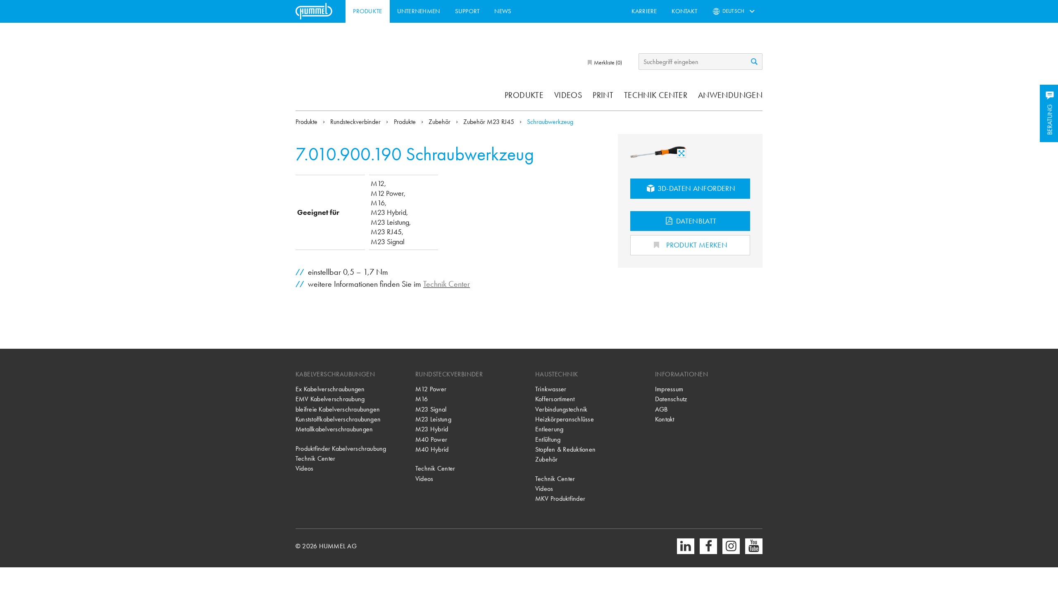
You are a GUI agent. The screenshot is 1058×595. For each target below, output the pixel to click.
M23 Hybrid (431, 429)
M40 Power (431, 439)
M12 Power (430, 389)
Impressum (669, 389)
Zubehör (440, 121)
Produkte (367, 11)
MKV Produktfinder (560, 498)
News (502, 11)
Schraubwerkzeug (550, 121)
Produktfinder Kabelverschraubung (340, 448)
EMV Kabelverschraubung (330, 399)
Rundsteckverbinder (356, 121)
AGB (661, 409)
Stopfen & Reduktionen (565, 449)
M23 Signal (430, 409)
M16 (421, 399)
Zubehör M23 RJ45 (489, 121)
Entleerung (549, 429)
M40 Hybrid (431, 449)
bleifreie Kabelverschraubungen (337, 409)
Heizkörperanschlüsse (564, 419)
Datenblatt (695, 221)
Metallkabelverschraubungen (334, 429)
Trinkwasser (551, 389)
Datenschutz (671, 399)
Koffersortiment (555, 399)
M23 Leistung (433, 419)
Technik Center (655, 95)
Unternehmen (418, 11)
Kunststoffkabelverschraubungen (338, 419)
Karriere (644, 11)
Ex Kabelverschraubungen (330, 389)
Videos (568, 95)
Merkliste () (607, 62)
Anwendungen (730, 95)
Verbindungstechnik (561, 409)
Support (467, 11)
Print (603, 95)
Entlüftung (547, 439)
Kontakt (684, 11)
